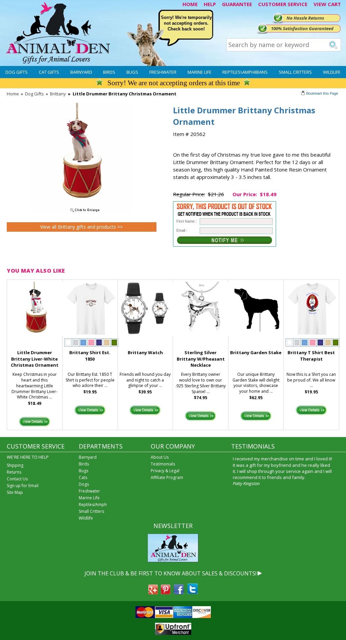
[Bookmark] (320, 94)
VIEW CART (327, 4)
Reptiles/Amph (93, 504)
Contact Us (17, 479)
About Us (160, 457)
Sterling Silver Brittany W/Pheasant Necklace (201, 358)
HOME (190, 4)
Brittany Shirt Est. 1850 (89, 355)
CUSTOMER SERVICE (282, 4)
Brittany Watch (145, 352)
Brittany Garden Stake (255, 352)
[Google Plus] (153, 592)
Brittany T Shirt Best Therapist (311, 355)
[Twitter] (192, 592)
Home (13, 94)
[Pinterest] (165, 592)
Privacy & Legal (165, 471)
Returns (14, 472)
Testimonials (163, 464)
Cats (83, 477)
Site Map (15, 492)
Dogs (84, 484)
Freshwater (162, 72)
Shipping (15, 465)
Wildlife (332, 72)
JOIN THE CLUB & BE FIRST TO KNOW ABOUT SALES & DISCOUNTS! (170, 573)
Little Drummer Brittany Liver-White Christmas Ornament (34, 358)
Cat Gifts (49, 72)
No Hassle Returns (305, 18)
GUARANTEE (237, 4)
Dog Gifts (16, 72)
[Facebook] (178, 592)
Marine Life (200, 72)
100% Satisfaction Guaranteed (302, 28)
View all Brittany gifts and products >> (81, 227)
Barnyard (81, 72)
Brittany (58, 94)
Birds (109, 72)
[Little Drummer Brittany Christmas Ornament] (81, 212)
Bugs (132, 72)
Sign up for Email (23, 485)
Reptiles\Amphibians (245, 72)
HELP (210, 4)
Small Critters (295, 72)
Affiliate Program (167, 477)
